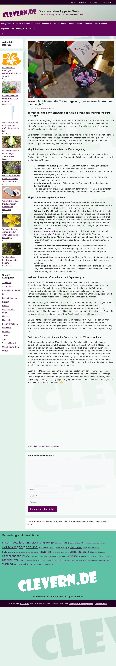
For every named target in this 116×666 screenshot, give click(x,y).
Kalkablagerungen (11, 552)
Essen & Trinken (67, 23)
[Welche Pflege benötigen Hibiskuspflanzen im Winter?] (11, 59)
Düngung (58, 543)
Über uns (82, 2)
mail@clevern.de (76, 604)
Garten (79, 23)
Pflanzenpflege (11, 556)
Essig (66, 542)
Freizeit (5, 302)
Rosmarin (82, 556)
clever (75, 311)
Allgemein (5, 29)
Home (73, 2)
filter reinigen (86, 543)
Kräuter (23, 552)
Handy (5, 316)
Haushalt (33, 446)
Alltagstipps (6, 23)
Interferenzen (93, 548)
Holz (85, 548)
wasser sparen (37, 564)
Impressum (107, 2)
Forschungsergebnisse (20, 547)
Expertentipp (75, 543)
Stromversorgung (42, 560)
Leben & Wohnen (42, 23)
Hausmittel (76, 547)
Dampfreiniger (47, 542)
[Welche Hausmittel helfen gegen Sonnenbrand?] (11, 142)
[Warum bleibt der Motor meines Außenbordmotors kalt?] (11, 113)
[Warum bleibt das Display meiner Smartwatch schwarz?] (11, 193)
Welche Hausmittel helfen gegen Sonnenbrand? (10, 153)
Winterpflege (49, 564)
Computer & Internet (21, 23)
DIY (3, 294)
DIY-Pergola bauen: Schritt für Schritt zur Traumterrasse (11, 179)
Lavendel (46, 551)
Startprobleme (26, 560)
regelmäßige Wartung (56, 556)
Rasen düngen (35, 556)
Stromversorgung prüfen (45, 231)
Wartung (43, 379)
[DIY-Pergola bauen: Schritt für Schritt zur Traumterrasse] (11, 167)
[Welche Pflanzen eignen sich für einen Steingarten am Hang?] (11, 221)
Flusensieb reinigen (99, 543)
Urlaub (32, 29)
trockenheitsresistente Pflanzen (100, 560)
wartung (7, 564)
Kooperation (94, 2)
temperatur (57, 560)
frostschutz (43, 548)
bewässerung (21, 542)
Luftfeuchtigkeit (78, 551)
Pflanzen (101, 552)
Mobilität (88, 23)
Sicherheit (91, 556)
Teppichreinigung (69, 560)
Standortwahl (10, 560)
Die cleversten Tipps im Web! (59, 11)
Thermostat (78, 560)
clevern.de (24, 604)
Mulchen (93, 552)
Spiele (56, 23)
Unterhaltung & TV (19, 29)
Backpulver (6, 543)
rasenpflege (43, 556)
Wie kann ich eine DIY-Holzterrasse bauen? (10, 99)
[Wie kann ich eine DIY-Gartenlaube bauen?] (11, 249)
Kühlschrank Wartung (32, 552)
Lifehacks (6, 328)
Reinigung (72, 555)
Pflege (26, 555)
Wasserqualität (21, 564)
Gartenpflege (62, 547)
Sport (4, 339)
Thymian (86, 560)
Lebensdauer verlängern (60, 552)
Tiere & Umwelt (100, 23)
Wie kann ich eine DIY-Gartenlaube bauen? (10, 260)
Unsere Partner (101, 604)
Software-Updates (104, 556)
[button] (2, 33)
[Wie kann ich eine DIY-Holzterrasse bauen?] (11, 87)
